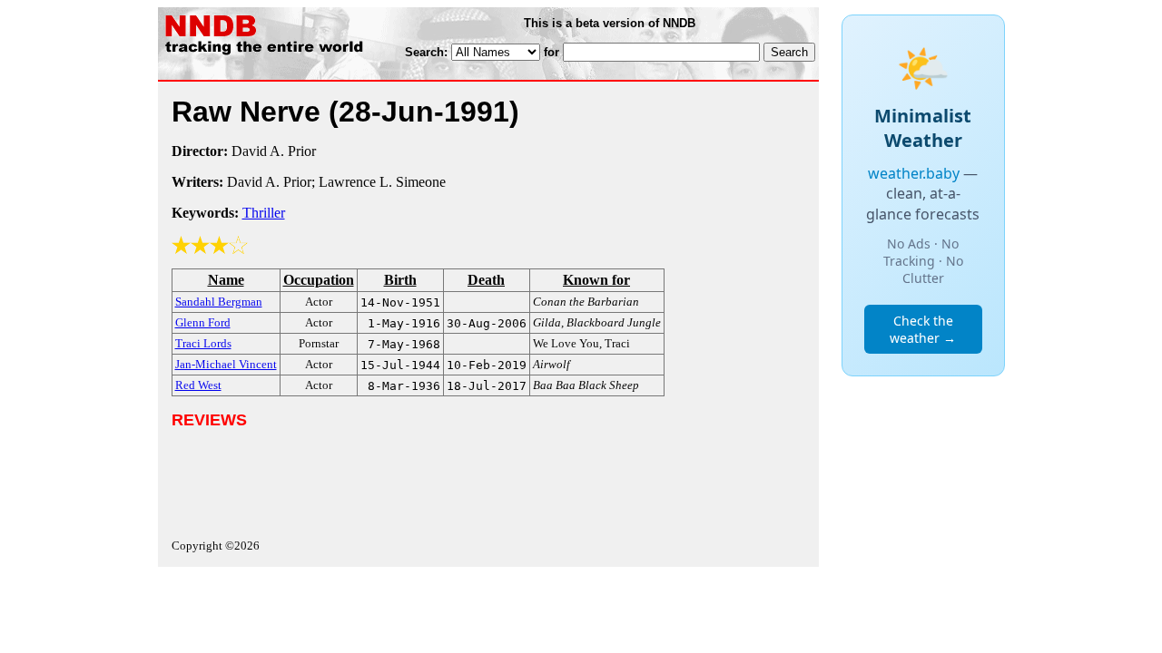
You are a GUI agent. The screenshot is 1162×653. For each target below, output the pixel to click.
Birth (400, 280)
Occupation (318, 280)
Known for (596, 280)
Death (486, 280)
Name (226, 280)
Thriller (263, 212)
